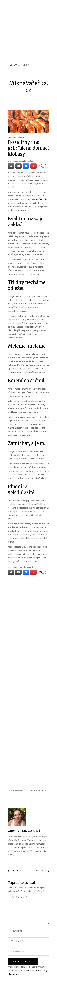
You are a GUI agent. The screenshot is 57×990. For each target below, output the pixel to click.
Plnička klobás (42, 199)
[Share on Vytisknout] (11, 166)
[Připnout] (33, 166)
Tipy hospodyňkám (16, 137)
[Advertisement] (28, 30)
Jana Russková (17, 790)
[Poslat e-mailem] (18, 166)
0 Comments (41, 790)
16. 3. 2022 (29, 790)
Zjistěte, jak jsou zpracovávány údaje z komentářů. (28, 972)
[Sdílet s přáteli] (26, 166)
